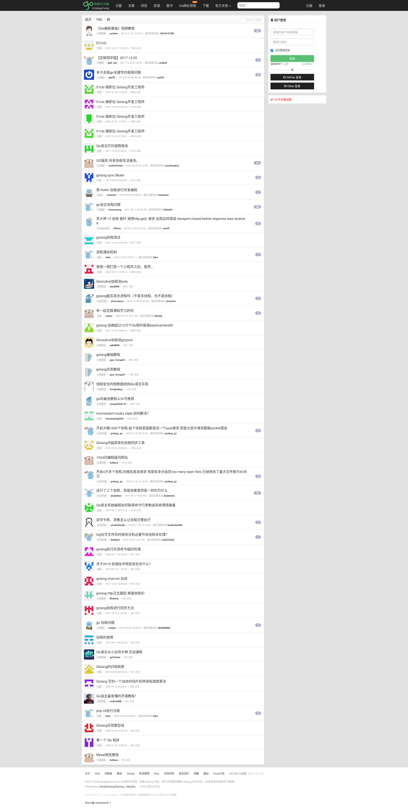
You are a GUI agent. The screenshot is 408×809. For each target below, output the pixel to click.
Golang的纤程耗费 (110, 666)
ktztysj (158, 315)
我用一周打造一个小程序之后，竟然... (124, 266)
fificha (117, 228)
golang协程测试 (108, 237)
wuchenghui (172, 165)
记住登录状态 (282, 50)
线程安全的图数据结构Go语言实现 (122, 383)
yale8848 (114, 345)
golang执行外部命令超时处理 (118, 549)
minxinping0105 (114, 418)
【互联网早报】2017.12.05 (116, 57)
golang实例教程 (108, 369)
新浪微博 (144, 773)
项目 (144, 5)
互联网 (100, 62)
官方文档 (222, 5)
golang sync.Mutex (110, 175)
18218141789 (167, 33)
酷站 (206, 773)
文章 (131, 5)
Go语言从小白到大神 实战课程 (119, 651)
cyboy (109, 315)
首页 (88, 19)
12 (257, 493)
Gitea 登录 (293, 86)
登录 (322, 5)
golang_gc (117, 433)
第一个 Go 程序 (107, 739)
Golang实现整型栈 (110, 725)
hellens (114, 462)
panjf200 (114, 286)
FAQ (97, 773)
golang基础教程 (108, 354)
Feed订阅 (218, 773)
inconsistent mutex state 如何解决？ (123, 413)
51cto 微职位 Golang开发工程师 (120, 86)
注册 (309, 5)
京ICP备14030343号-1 (98, 803)
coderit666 (116, 701)
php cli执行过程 (108, 710)
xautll (166, 228)
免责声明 (169, 773)
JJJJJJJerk (168, 539)
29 (257, 207)
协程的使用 (104, 637)
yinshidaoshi (118, 525)
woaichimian (116, 165)
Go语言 (100, 627)
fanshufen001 (175, 525)
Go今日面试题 (283, 99)
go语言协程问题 (108, 204)
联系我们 (184, 773)
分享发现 (101, 33)
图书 (169, 5)
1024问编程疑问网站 (112, 457)
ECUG (101, 42)
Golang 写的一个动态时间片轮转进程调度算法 (131, 681)
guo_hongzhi (117, 359)
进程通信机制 (106, 251)
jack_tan (112, 62)
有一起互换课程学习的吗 (115, 310)
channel (111, 194)
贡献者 (108, 773)
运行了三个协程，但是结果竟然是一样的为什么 (132, 490)
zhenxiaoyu (117, 301)
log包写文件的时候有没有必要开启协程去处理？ (132, 534)
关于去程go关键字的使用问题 (118, 72)
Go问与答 (101, 301)
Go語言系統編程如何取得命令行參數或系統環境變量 (136, 505)
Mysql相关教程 (107, 754)
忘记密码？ (307, 64)
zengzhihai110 (118, 403)
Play (156, 773)
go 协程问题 (105, 622)
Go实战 (100, 165)
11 (257, 163)
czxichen (171, 301)
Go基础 (100, 77)
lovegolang (116, 389)
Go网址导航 (187, 5)
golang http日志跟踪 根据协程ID (120, 593)
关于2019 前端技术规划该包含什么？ (124, 563)
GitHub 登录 (293, 77)
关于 (87, 773)
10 (257, 30)
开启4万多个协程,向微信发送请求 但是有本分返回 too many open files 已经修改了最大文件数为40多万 (171, 473)
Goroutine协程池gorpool (114, 339)
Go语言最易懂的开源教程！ (117, 695)
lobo (108, 257)
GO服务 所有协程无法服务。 (118, 160)
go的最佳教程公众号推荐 (115, 398)
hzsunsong (115, 209)
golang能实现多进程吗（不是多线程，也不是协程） (135, 295)
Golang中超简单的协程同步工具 (120, 442)
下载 (206, 5)
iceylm (112, 627)
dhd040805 (164, 627)
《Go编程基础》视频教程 (115, 28)
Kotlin (100, 194)
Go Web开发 (103, 228)
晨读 (119, 773)
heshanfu (163, 194)
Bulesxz (114, 598)
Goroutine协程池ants (112, 281)
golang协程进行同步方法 (115, 607)
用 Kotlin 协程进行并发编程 (116, 189)
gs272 (112, 77)
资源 (157, 5)
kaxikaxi (115, 539)
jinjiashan (116, 495)
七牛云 (156, 786)
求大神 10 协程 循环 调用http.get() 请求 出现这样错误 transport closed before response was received (170, 220)
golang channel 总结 (111, 578)
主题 (118, 5)
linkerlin (168, 209)
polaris (114, 33)
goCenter (115, 657)
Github (131, 773)
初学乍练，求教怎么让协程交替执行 (123, 519)
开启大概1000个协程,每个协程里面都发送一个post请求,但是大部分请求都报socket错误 (161, 427)
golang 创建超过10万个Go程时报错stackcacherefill (134, 325)
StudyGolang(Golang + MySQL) (117, 786)
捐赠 (196, 773)
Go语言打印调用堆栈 (112, 145)
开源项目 (101, 286)
